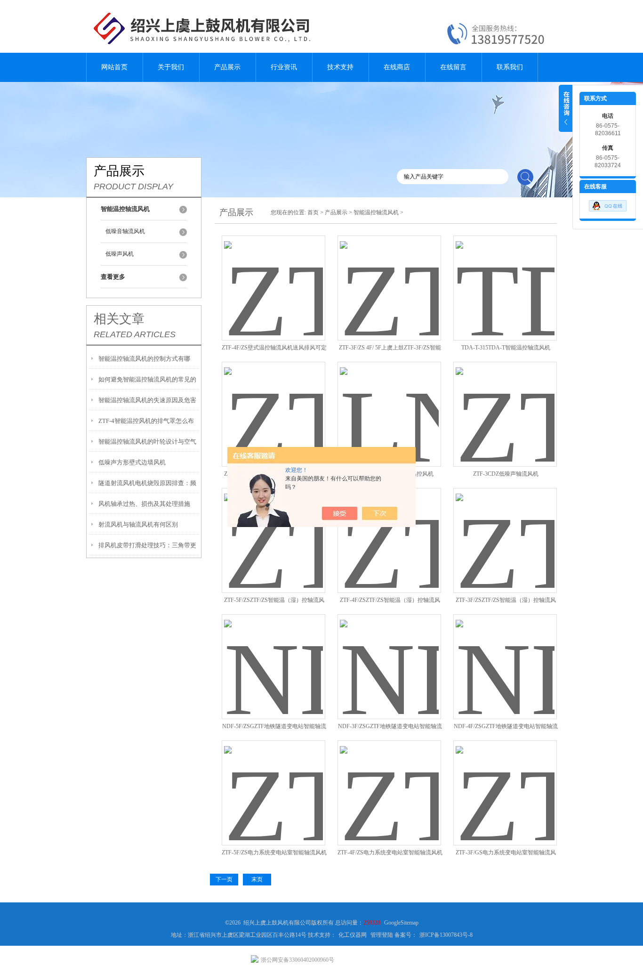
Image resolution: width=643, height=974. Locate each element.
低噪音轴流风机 (125, 231)
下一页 (224, 879)
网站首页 (114, 67)
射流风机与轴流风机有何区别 (138, 524)
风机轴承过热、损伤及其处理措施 (144, 503)
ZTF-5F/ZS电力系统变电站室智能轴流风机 (274, 852)
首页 (313, 212)
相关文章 (119, 319)
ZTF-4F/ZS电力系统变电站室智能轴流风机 (390, 852)
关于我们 (171, 67)
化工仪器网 (352, 935)
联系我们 (510, 67)
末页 (257, 879)
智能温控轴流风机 (376, 212)
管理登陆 (381, 935)
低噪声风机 (119, 254)
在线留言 (453, 67)
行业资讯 (284, 67)
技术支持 (340, 67)
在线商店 (397, 67)
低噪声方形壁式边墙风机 (132, 462)
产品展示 (227, 67)
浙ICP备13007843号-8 (446, 935)
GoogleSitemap (401, 922)
